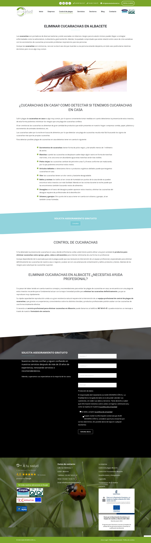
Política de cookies (129, 540)
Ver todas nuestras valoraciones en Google (33, 485)
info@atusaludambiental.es (111, 3)
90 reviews (41, 475)
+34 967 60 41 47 (79, 3)
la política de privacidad (108, 407)
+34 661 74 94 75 (93, 3)
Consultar (75, 223)
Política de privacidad (115, 540)
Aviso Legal (104, 540)
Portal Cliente (128, 3)
